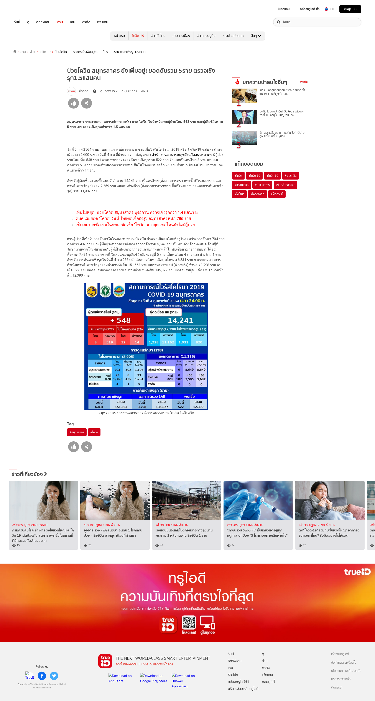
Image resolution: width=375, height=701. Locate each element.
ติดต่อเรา (336, 687)
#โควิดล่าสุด (257, 194)
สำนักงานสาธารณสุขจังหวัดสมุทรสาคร (182, 155)
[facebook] (42, 675)
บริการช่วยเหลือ (340, 679)
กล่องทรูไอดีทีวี (238, 681)
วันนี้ (17, 22)
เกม (72, 22)
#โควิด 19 (272, 175)
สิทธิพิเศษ (43, 22)
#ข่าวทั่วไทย (163, 525)
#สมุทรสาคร (77, 432)
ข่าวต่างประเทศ (233, 35)
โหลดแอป (284, 9)
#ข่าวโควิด (290, 175)
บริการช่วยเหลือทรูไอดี (243, 688)
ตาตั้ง (86, 22)
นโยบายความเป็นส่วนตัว (346, 671)
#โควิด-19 (254, 175)
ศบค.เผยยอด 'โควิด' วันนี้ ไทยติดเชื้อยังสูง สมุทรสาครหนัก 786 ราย (133, 218)
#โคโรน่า (239, 194)
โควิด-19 (138, 35)
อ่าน (60, 22)
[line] (29, 675)
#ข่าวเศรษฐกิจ (21, 525)
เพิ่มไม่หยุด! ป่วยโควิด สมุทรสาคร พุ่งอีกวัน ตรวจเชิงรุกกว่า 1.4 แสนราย (137, 212)
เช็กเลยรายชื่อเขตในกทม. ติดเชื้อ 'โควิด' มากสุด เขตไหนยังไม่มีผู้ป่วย (135, 224)
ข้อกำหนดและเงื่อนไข (343, 662)
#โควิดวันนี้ (277, 194)
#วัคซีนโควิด (241, 185)
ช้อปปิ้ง (233, 674)
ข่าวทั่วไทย (158, 35)
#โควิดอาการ (262, 185)
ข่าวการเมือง (181, 35)
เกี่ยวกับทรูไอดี (340, 654)
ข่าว (32, 51)
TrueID (27, 9)
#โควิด (94, 432)
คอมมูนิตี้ (268, 681)
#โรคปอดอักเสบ (285, 185)
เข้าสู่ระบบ (350, 9)
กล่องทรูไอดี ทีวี (309, 9)
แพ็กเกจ (267, 674)
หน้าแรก (119, 35)
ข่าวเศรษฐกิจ (206, 35)
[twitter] (54, 675)
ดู (28, 22)
